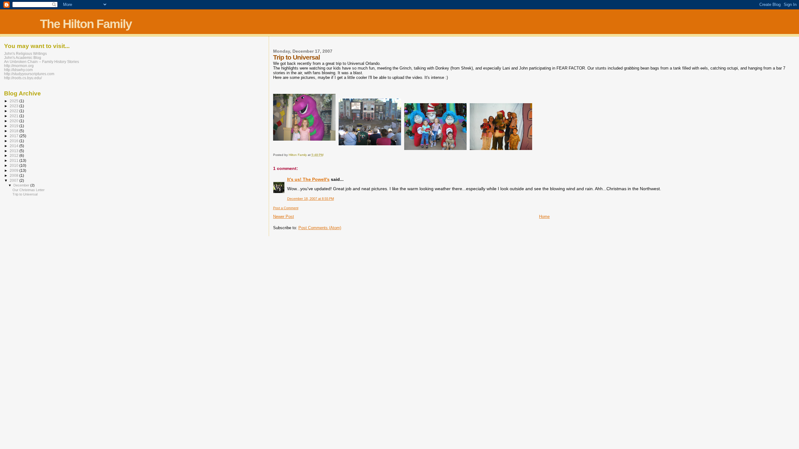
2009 (14, 170)
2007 (14, 180)
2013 (14, 151)
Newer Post (283, 216)
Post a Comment (285, 208)
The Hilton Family (86, 24)
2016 (14, 141)
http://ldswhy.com (18, 70)
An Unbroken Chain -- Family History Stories (41, 62)
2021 (14, 116)
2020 (14, 121)
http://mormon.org (19, 66)
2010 (14, 165)
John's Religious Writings (25, 53)
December (21, 185)
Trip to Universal (24, 194)
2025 (14, 101)
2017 (14, 136)
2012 (14, 155)
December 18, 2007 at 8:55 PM (310, 198)
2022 (14, 111)
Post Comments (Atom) (319, 227)
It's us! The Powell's (308, 179)
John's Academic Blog (22, 58)
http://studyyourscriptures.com (29, 74)
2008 (14, 175)
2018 (14, 131)
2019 (14, 126)
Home (544, 216)
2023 (14, 106)
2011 (14, 160)
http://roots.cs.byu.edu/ (23, 78)
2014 (14, 146)
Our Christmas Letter (28, 190)
